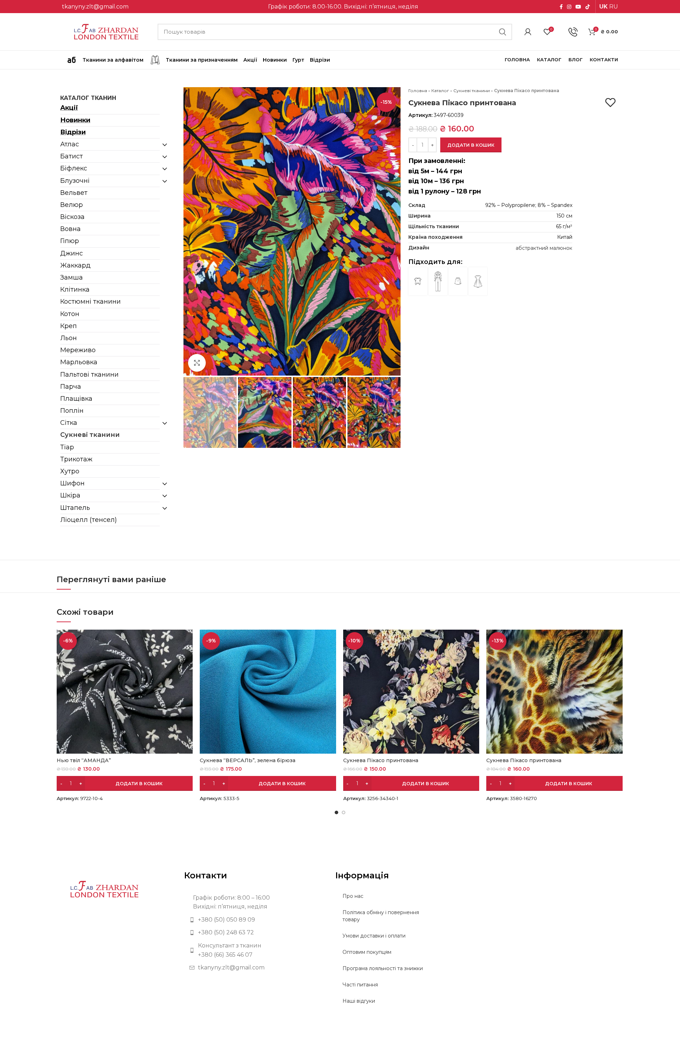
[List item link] (254, 919)
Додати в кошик (470, 145)
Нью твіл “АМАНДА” (84, 760)
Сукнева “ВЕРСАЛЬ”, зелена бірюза (247, 760)
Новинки (75, 120)
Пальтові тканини (89, 374)
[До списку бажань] (610, 102)
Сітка (68, 423)
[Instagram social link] (569, 6)
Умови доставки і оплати (374, 936)
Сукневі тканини (90, 435)
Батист (71, 156)
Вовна (70, 229)
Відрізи (73, 132)
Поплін (72, 411)
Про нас (352, 896)
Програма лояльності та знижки (382, 968)
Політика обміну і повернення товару (380, 916)
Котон (69, 314)
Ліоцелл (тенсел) (88, 520)
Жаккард (75, 265)
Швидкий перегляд (187, 641)
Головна (417, 90)
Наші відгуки (358, 1001)
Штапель (75, 508)
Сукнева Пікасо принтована (380, 760)
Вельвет (73, 193)
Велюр (71, 205)
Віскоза (72, 217)
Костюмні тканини (90, 301)
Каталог (440, 90)
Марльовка (78, 362)
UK (603, 6)
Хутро (69, 471)
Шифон (72, 483)
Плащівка (76, 399)
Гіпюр (69, 241)
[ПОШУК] (502, 32)
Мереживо (78, 350)
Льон (68, 338)
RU (613, 6)
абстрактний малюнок (544, 248)
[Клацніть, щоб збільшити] (197, 363)
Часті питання (360, 984)
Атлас (69, 144)
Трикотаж (76, 459)
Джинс (71, 253)
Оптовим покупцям (366, 952)
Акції (69, 108)
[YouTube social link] (578, 6)
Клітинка (75, 289)
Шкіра (70, 495)
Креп (68, 326)
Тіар (67, 447)
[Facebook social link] (561, 6)
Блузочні (75, 181)
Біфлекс (73, 168)
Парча (70, 386)
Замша (71, 277)
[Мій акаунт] (528, 32)
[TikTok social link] (587, 6)
